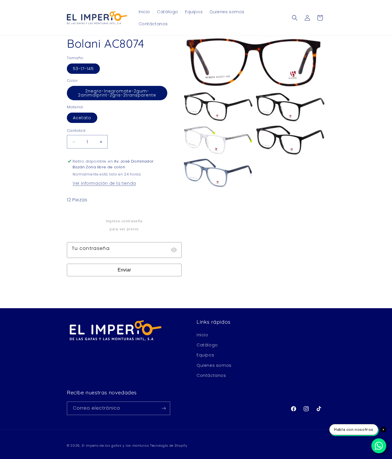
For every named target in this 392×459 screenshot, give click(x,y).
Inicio (202, 335)
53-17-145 (83, 69)
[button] (294, 17)
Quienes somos (214, 365)
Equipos (205, 355)
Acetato (82, 118)
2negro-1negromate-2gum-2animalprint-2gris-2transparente (117, 93)
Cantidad (76, 130)
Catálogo (207, 345)
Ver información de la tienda (104, 183)
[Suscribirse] (163, 408)
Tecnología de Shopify (168, 445)
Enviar (124, 269)
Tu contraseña (91, 248)
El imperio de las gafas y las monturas (115, 445)
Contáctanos (211, 375)
